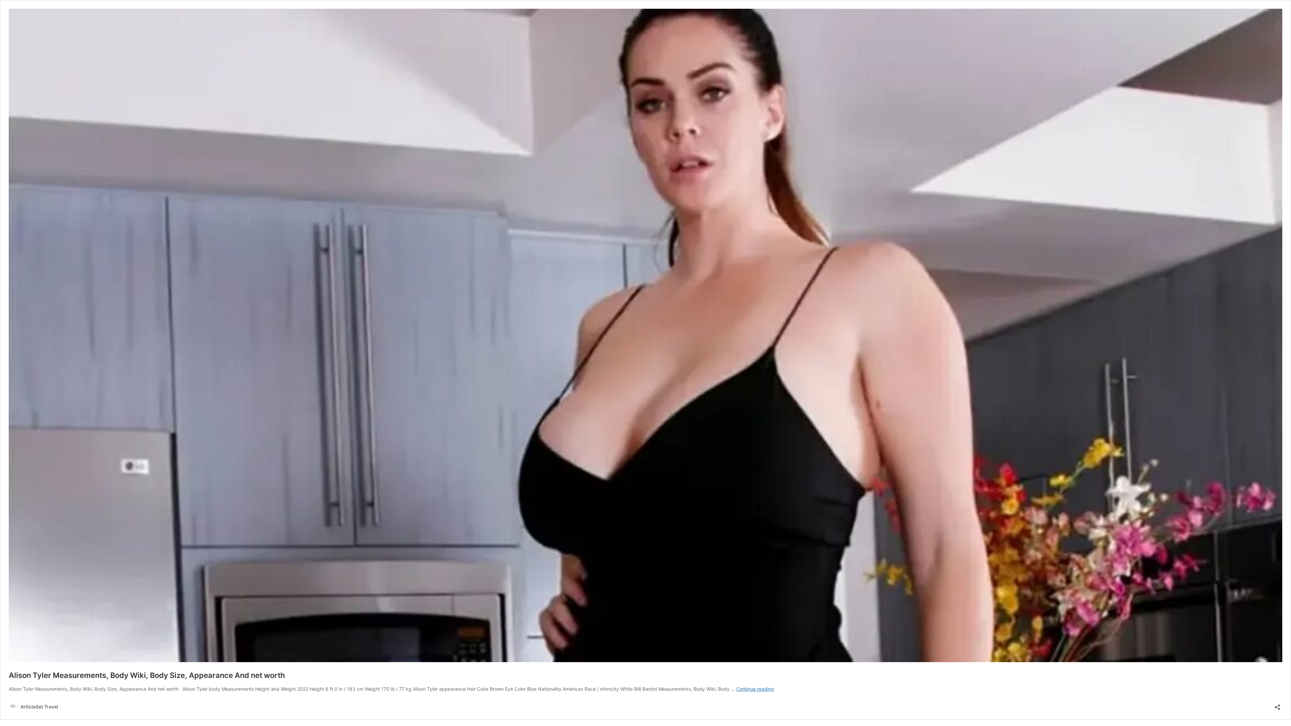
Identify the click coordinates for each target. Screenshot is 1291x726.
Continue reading (755, 689)
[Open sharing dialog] (1277, 705)
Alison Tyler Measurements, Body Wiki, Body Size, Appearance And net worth (147, 675)
